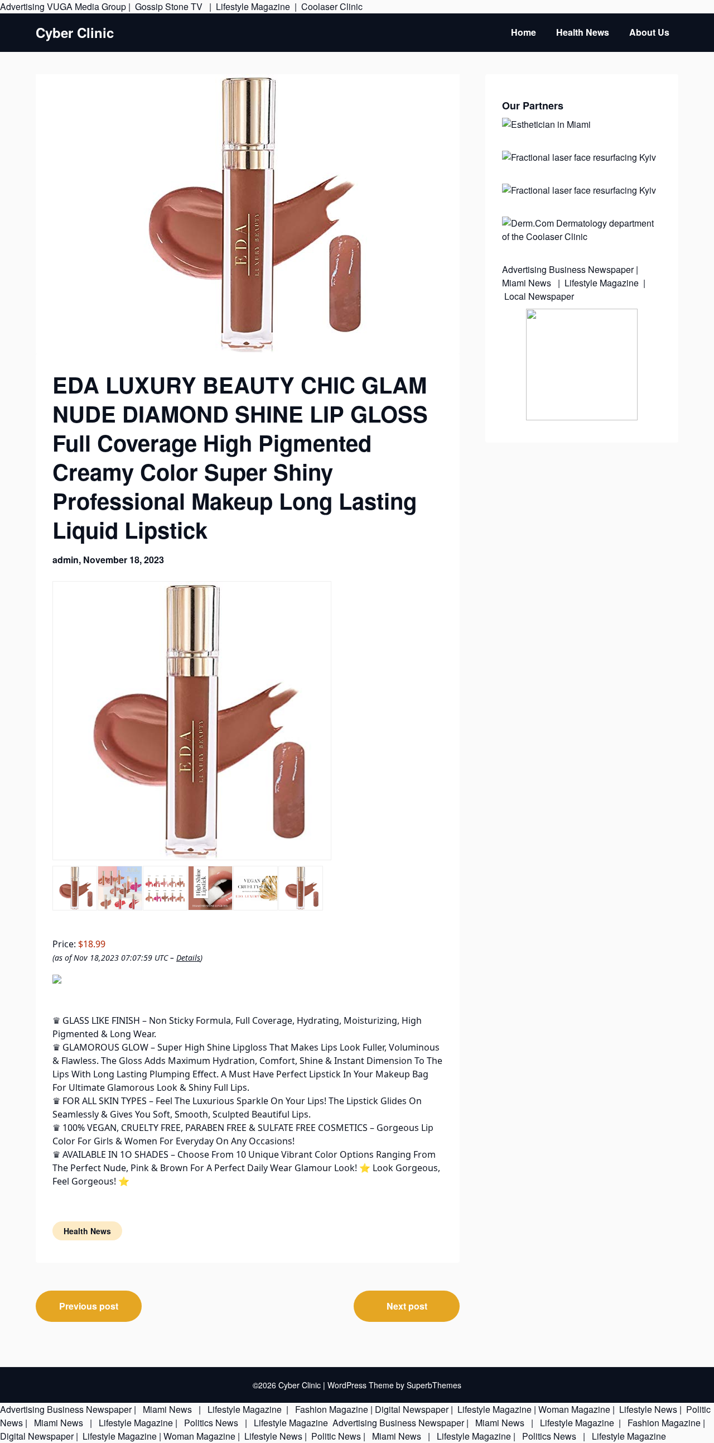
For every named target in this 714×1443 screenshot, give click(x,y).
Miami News (527, 282)
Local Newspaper (539, 296)
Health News (582, 32)
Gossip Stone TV (170, 6)
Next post (407, 1306)
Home (523, 32)
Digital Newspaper (411, 1409)
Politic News (335, 1436)
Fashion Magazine (331, 1409)
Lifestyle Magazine (253, 6)
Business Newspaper (591, 269)
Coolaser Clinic (332, 6)
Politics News (211, 1422)
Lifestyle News (647, 1409)
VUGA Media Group (86, 6)
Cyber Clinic (75, 32)
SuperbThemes (434, 1385)
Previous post (88, 1306)
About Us (649, 32)
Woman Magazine (574, 1409)
